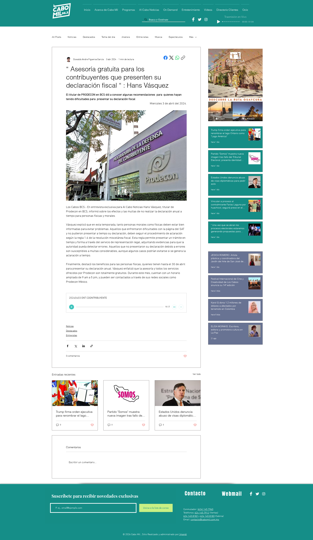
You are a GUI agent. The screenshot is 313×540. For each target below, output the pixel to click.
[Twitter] (200, 19)
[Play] (218, 21)
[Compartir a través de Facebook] (67, 346)
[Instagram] (206, 19)
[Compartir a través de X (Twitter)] (75, 346)
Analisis (126, 37)
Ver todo (197, 374)
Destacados (89, 37)
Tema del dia (108, 37)
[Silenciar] (174, 307)
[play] (71, 307)
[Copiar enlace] (183, 58)
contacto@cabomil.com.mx (205, 519)
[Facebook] (193, 19)
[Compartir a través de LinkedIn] (83, 346)
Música (158, 37)
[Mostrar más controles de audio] (181, 307)
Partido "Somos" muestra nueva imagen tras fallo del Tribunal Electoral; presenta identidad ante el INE (125, 413)
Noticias (72, 37)
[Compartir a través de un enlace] (91, 346)
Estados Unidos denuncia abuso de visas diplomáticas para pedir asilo (177, 413)
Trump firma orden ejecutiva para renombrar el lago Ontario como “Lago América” (74, 413)
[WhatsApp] (177, 58)
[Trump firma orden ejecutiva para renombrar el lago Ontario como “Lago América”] (75, 393)
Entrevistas (142, 37)
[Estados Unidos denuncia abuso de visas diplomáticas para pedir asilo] (178, 393)
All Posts (56, 37)
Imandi (183, 534)
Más (191, 37)
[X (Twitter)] (171, 58)
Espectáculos (176, 37)
